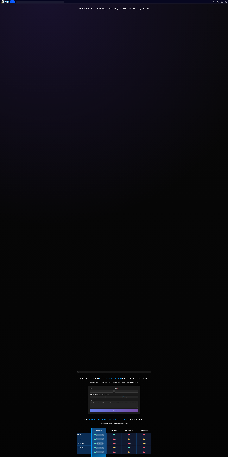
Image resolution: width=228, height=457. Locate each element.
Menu (12, 1)
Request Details (93, 400)
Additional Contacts (99, 394)
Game (116, 388)
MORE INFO (100, 434)
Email (91, 388)
